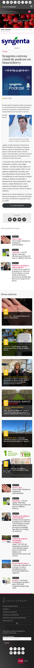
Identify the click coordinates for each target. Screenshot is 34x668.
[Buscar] (29, 11)
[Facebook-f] (7, 2)
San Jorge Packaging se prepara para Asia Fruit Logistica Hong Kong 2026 (16, 470)
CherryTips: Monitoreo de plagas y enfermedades (17, 317)
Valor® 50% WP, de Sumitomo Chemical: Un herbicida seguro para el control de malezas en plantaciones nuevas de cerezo (17, 412)
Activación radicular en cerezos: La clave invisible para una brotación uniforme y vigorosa (16, 439)
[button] (10, 219)
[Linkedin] (11, 2)
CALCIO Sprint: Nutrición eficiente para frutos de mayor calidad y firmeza (21, 255)
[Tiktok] (26, 2)
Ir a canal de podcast (17, 205)
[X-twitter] (4, 2)
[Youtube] (18, 2)
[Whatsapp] (22, 2)
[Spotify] (30, 2)
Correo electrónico (9, 636)
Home (3, 29)
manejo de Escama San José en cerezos (15, 112)
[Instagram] (15, 2)
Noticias (8, 29)
